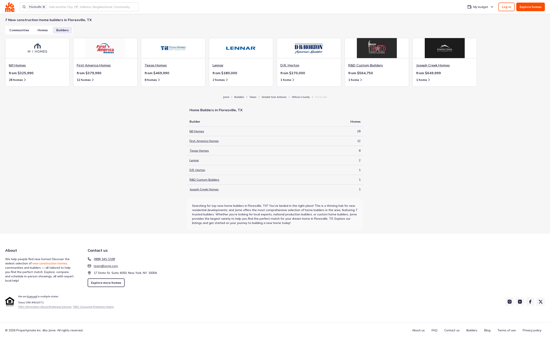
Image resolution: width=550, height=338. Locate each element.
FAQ (434, 330)
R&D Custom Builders (204, 180)
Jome (226, 97)
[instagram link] (509, 301)
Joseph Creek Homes (204, 189)
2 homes (218, 80)
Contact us (452, 330)
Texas (253, 97)
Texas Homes (199, 151)
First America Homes (204, 141)
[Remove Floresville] (44, 7)
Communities (19, 30)
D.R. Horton (197, 170)
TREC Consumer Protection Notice (93, 306)
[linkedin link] (520, 301)
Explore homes (530, 7)
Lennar (194, 160)
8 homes (151, 80)
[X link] (540, 301)
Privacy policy (532, 330)
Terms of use (506, 330)
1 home (285, 80)
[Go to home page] (9, 7)
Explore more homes (106, 283)
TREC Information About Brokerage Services (45, 306)
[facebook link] (530, 301)
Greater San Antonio (274, 97)
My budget (480, 7)
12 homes (84, 80)
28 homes (16, 80)
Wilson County (301, 97)
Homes (43, 30)
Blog (487, 330)
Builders (62, 30)
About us (418, 330)
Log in (506, 7)
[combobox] (92, 7)
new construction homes (49, 263)
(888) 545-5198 (104, 259)
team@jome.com (106, 266)
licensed (32, 296)
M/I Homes (196, 131)
